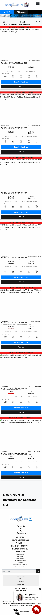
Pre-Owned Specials (20, 560)
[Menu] (37, 4)
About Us (20, 537)
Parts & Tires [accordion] (21, 584)
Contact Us (6, 601)
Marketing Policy (20, 549)
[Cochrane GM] (14, 5)
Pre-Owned (20, 556)
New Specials (20, 558)
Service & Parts (20, 564)
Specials (20, 562)
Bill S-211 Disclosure (20, 546)
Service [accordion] (20, 581)
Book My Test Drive (21, 82)
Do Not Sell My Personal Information (16, 603)
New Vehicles (20, 554)
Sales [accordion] (20, 578)
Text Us (21, 86)
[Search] (38, 571)
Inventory (20, 552)
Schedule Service (20, 567)
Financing (20, 543)
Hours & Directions (20, 540)
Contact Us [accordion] (20, 576)
